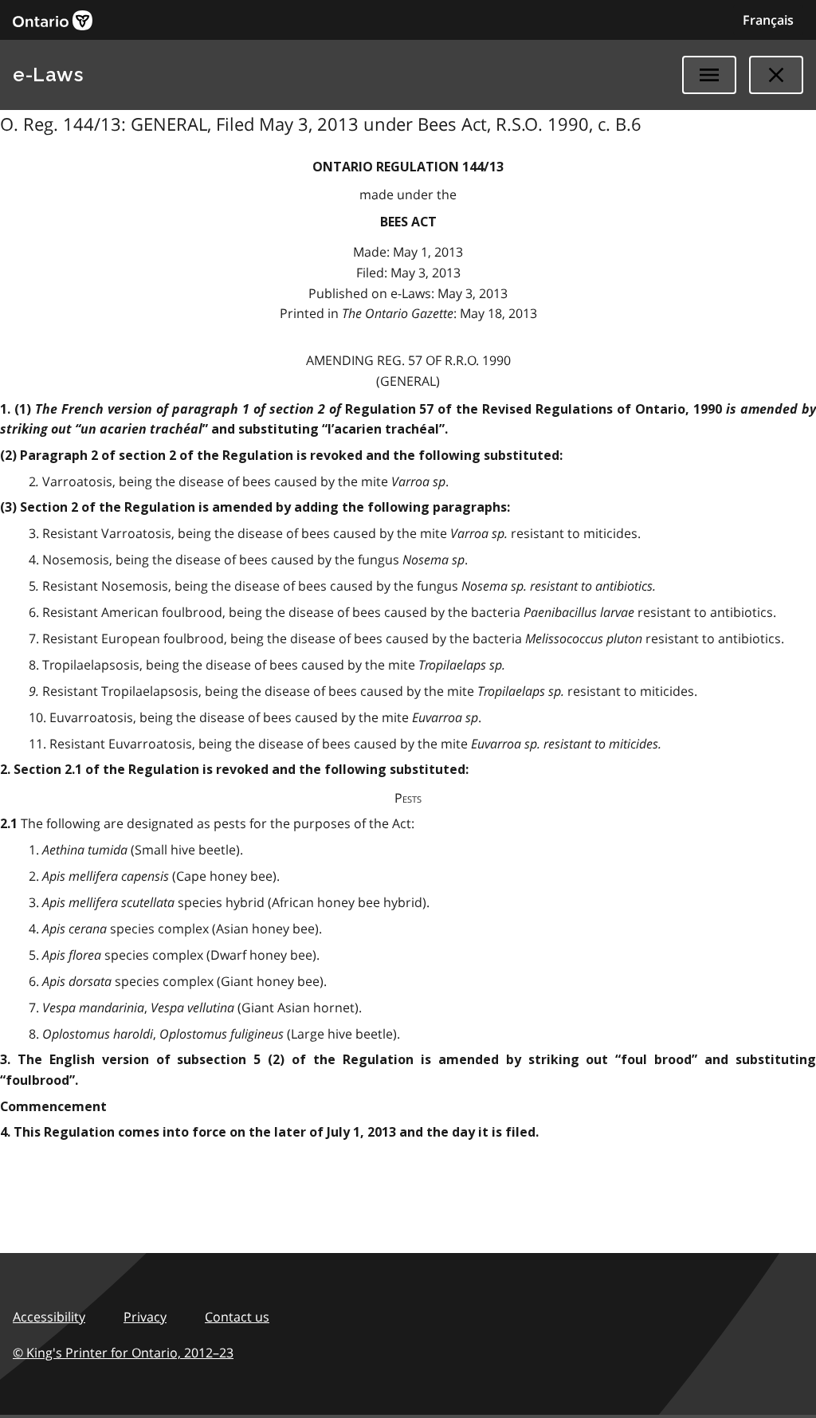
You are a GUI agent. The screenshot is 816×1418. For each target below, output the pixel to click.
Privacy (145, 1317)
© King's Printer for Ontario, (123, 1352)
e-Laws (48, 74)
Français (768, 20)
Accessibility (49, 1317)
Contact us (237, 1317)
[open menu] (709, 75)
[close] (776, 75)
